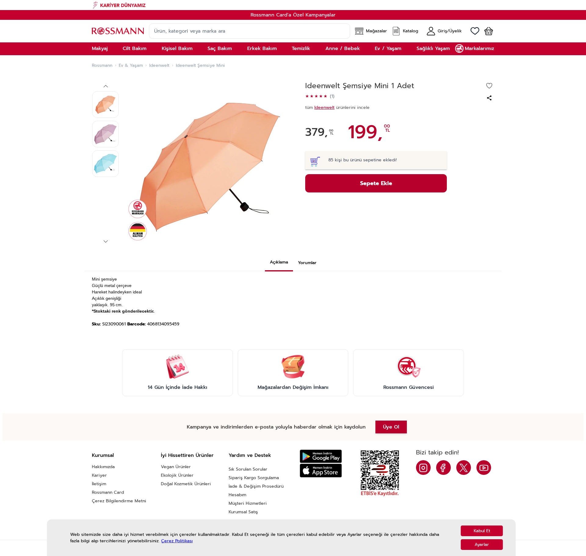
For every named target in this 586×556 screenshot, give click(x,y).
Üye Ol (391, 427)
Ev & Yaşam (131, 66)
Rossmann (102, 66)
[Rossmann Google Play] (320, 456)
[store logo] (118, 30)
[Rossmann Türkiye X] (463, 467)
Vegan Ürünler (176, 467)
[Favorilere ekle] (489, 86)
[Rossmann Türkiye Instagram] (423, 467)
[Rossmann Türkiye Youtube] (483, 467)
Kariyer (99, 475)
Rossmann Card (108, 492)
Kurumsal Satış (243, 512)
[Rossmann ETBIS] (380, 473)
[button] (486, 31)
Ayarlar (482, 544)
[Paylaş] (489, 98)
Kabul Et (482, 531)
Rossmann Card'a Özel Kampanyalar (293, 15)
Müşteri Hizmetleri (248, 503)
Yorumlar (307, 263)
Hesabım (237, 495)
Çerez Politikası (177, 541)
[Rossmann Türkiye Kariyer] (293, 5)
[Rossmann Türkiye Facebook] (443, 467)
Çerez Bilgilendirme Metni (119, 501)
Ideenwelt (159, 66)
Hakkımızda (103, 467)
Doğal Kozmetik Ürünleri (186, 484)
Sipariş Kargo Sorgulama (254, 478)
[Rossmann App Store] (320, 470)
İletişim (99, 484)
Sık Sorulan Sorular (248, 469)
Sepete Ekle (376, 183)
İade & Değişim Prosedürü (256, 486)
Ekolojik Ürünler (177, 475)
